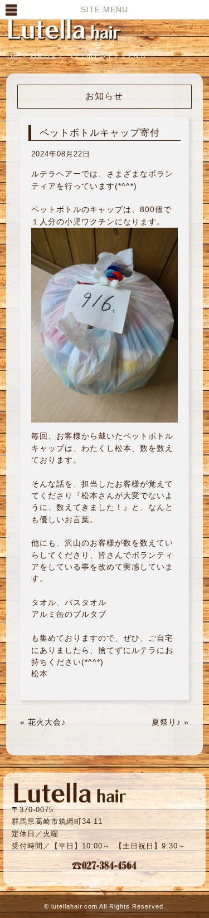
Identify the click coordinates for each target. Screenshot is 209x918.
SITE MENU (104, 9)
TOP (13, 55)
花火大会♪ (47, 722)
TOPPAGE (64, 29)
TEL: (105, 865)
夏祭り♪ (166, 722)
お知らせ (43, 55)
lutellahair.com (74, 906)
